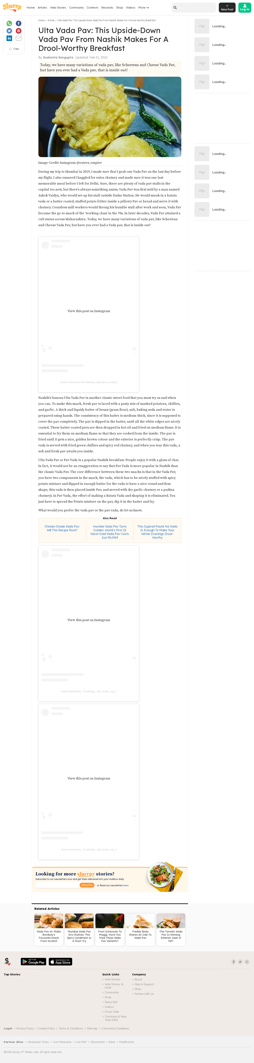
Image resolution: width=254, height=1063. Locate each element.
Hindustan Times (38, 1042)
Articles (42, 7)
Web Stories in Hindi (114, 985)
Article (51, 20)
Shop (119, 7)
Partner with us (144, 994)
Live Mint (80, 1042)
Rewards (107, 7)
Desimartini (98, 1042)
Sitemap (92, 1028)
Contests (92, 7)
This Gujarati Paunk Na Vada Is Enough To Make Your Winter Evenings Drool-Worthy (157, 532)
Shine (111, 1042)
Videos (130, 7)
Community (76, 7)
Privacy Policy (25, 1028)
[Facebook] (233, 962)
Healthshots (126, 1042)
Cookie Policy (46, 1028)
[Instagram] (247, 962)
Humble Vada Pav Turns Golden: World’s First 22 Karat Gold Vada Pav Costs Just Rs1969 (110, 532)
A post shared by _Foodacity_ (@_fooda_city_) (88, 691)
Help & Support (144, 984)
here (125, 885)
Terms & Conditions (71, 1028)
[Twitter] (240, 962)
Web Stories (58, 7)
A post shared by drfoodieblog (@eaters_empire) (89, 382)
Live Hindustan (62, 1042)
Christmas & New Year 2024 (116, 1018)
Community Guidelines (115, 1028)
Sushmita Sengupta (58, 57)
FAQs (137, 989)
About (138, 979)
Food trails (112, 1011)
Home (31, 7)
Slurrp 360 (111, 1002)
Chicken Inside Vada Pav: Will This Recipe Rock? (62, 528)
